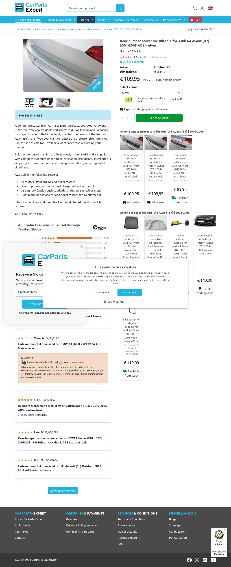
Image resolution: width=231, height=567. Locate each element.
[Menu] (225, 530)
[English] (212, 8)
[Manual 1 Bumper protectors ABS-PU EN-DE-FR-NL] (29, 102)
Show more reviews (63, 490)
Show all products (30, 19)
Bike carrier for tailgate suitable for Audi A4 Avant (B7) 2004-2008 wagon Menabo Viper (131, 330)
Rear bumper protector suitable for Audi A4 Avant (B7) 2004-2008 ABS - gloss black (131, 165)
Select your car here (204, 28)
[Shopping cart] (195, 7)
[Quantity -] (122, 118)
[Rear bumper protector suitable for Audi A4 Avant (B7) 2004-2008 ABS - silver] (63, 65)
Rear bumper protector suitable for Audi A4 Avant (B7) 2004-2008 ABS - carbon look (156, 165)
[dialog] (115, 283)
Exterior (30, 29)
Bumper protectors (47, 29)
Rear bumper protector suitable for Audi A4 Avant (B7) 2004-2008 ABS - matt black (180, 165)
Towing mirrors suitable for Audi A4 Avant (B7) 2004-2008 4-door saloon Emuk (180, 246)
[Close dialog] (82, 246)
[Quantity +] (132, 118)
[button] (115, 301)
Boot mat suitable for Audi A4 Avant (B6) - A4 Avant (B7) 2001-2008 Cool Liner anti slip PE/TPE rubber (131, 250)
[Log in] (202, 7)
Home (20, 29)
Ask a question (133, 61)
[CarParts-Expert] (31, 7)
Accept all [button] (129, 292)
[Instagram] (197, 560)
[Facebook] (189, 560)
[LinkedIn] (205, 560)
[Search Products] (120, 8)
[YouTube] (213, 560)
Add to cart (159, 118)
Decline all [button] (102, 292)
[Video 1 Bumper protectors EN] (46, 102)
